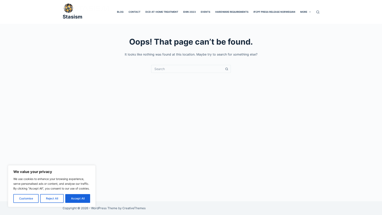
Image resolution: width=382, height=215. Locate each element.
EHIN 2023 (189, 11)
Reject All (52, 198)
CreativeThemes (134, 208)
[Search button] (227, 69)
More (303, 11)
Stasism (72, 17)
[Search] (317, 12)
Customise (26, 198)
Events (205, 11)
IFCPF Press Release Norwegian (274, 11)
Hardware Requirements (231, 11)
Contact (134, 11)
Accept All (78, 198)
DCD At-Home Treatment (161, 11)
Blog (120, 11)
